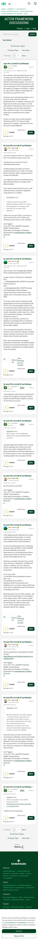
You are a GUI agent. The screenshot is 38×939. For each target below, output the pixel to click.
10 (9, 821)
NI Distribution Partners (9, 885)
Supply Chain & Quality (18, 899)
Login (28, 28)
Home (3, 9)
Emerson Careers (29, 897)
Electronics (15, 873)
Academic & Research (9, 871)
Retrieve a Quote (8, 887)
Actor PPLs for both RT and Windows (16, 64)
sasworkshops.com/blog (23, 232)
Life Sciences (14, 876)
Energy (22, 873)
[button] (6, 133)
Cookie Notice (22, 922)
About (20, 897)
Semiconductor (24, 876)
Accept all (19, 931)
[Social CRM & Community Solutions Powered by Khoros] (19, 846)
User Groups (20, 9)
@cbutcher (10, 431)
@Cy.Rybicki (10, 197)
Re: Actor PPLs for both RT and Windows (17, 146)
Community (10, 9)
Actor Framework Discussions (11, 13)
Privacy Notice (10, 922)
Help (34, 28)
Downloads (6, 907)
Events (28, 899)
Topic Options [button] (7, 40)
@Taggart (10, 797)
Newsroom (7, 899)
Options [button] (31, 67)
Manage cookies (19, 936)
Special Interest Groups (9, 11)
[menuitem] (29, 4)
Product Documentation (17, 907)
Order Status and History (24, 885)
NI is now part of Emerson (10, 897)
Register (20, 28)
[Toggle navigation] (9, 3)
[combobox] (14, 34)
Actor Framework (26, 11)
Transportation (8, 878)
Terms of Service (20, 887)
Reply (31, 132)
